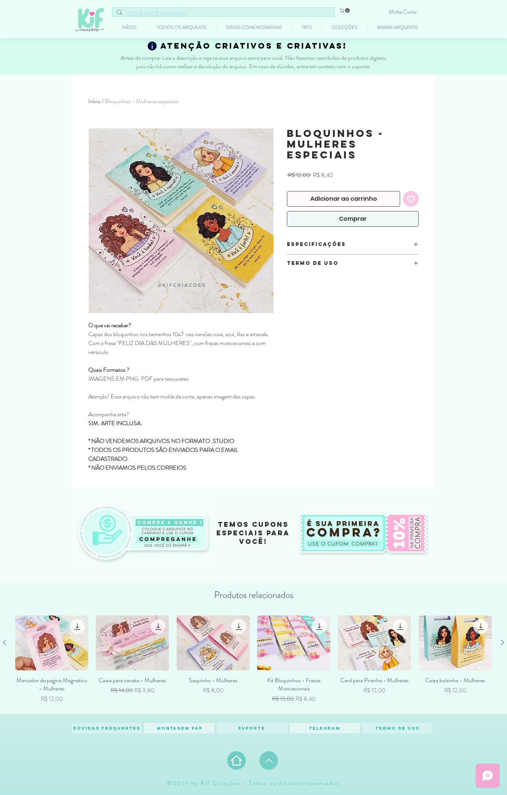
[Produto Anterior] (4, 642)
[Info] (152, 46)
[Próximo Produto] (502, 642)
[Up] (268, 760)
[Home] (236, 760)
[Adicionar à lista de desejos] (411, 199)
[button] (345, 10)
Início (94, 101)
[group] (253, 661)
